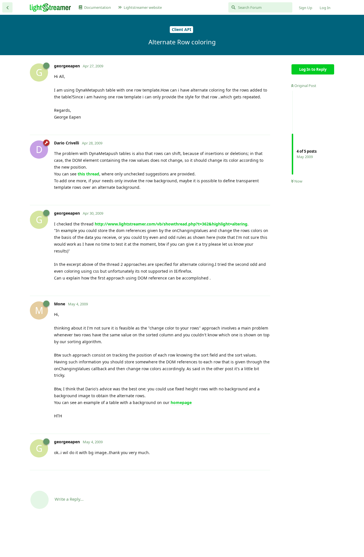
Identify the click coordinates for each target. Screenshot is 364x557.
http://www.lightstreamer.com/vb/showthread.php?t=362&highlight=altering (171, 224)
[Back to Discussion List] (7, 7)
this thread (88, 174)
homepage (181, 402)
